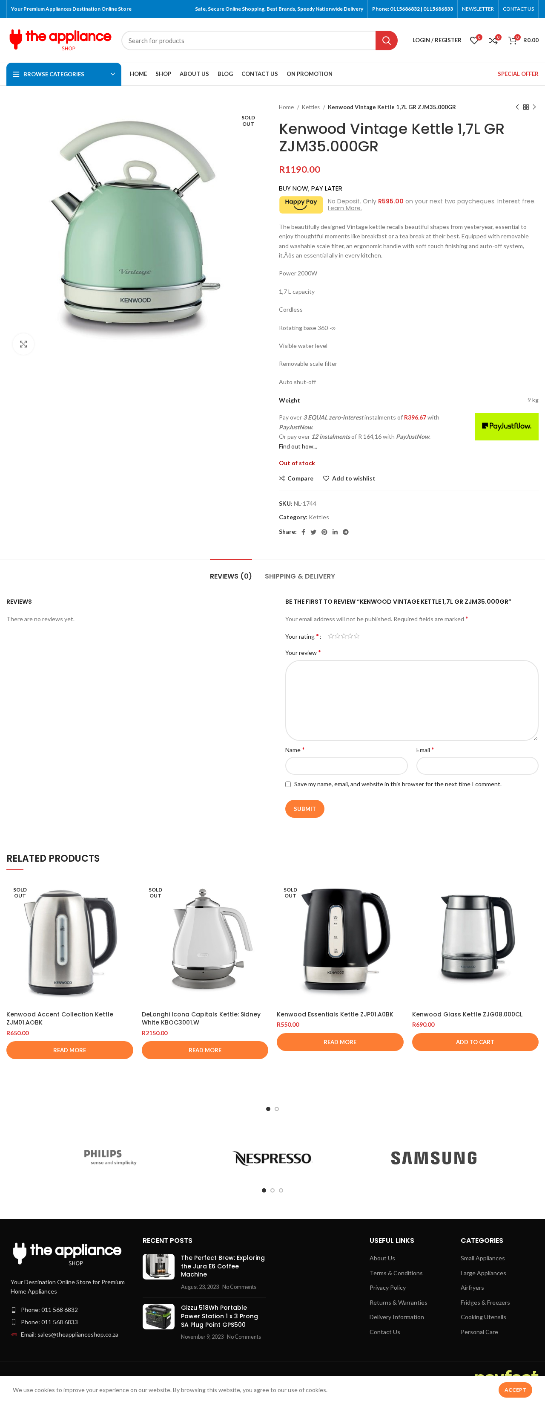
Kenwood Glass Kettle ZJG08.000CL (467, 1014)
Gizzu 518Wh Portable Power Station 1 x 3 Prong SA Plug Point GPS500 (219, 1316)
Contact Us (385, 1331)
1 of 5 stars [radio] (331, 636)
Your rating (302, 636)
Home (287, 107)
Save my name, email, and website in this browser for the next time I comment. (398, 783)
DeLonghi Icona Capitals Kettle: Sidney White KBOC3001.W (201, 1018)
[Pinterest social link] (324, 532)
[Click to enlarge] (23, 344)
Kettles (311, 107)
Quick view (127, 912)
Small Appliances (483, 1258)
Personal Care (479, 1331)
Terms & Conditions (396, 1273)
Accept (515, 1390)
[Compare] (127, 893)
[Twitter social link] (313, 532)
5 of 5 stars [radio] (356, 636)
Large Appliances (483, 1273)
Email (425, 749)
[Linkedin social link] (335, 532)
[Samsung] (434, 1158)
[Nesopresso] (272, 1158)
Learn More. (345, 208)
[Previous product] (517, 107)
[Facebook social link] (303, 532)
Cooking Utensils (483, 1316)
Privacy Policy (388, 1287)
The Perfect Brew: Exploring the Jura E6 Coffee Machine (223, 1266)
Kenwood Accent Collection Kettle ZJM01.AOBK (59, 1018)
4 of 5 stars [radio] (350, 636)
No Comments (239, 1287)
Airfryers (472, 1287)
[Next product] (534, 107)
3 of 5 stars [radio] (344, 636)
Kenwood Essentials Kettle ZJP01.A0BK (335, 1014)
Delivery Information (397, 1316)
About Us (382, 1258)
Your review (303, 652)
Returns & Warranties (398, 1302)
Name (295, 749)
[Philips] (111, 1158)
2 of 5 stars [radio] (337, 636)
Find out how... (298, 446)
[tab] (231, 572)
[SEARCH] (387, 40)
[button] (475, 1042)
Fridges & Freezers (485, 1302)
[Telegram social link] (345, 532)
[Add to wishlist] (127, 931)
